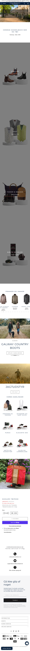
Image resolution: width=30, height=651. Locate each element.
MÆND (10, 15)
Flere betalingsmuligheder (15, 526)
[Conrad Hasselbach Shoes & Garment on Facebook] (14, 631)
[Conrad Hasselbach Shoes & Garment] (15, 3)
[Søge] (24, 3)
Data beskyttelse (18, 606)
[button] (27, 643)
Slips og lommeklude (22, 444)
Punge (7, 426)
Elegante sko (22, 426)
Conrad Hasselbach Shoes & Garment (12, 646)
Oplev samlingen (15, 353)
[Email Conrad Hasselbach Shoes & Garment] (11, 631)
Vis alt (15, 392)
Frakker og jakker (7, 407)
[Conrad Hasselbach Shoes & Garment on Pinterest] (19, 631)
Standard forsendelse (7, 506)
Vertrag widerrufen (7, 648)
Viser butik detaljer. (8, 532)
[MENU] (0, 3)
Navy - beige (6, 513)
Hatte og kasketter (7, 444)
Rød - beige (14, 513)
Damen (19, 15)
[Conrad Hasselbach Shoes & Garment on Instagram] (16, 631)
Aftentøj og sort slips (22, 407)
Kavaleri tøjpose (10, 499)
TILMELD (15, 600)
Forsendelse (14, 505)
